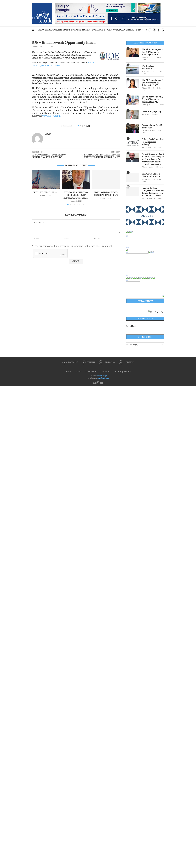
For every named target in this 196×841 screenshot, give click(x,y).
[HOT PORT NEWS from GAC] (46, 179)
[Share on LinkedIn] (87, 126)
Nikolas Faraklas (103, 378)
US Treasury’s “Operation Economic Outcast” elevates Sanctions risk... (76, 195)
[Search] (146, 30)
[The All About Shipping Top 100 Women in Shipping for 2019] (132, 52)
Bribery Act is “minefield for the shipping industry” (153, 142)
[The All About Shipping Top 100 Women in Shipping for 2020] (132, 83)
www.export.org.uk (51, 115)
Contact (105, 371)
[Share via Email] (89, 126)
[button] (35, 187)
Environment (98, 30)
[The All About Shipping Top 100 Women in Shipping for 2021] (132, 100)
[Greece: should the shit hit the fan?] (132, 128)
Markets (86, 30)
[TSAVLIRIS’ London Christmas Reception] (132, 177)
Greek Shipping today (151, 111)
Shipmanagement (53, 30)
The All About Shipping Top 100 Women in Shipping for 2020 (152, 82)
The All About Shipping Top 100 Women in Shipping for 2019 (152, 52)
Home (68, 371)
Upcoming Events (122, 371)
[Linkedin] (162, 30)
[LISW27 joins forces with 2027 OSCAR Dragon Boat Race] (106, 179)
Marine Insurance (72, 30)
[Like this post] (80, 126)
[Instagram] (158, 30)
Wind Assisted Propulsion (148, 67)
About (78, 371)
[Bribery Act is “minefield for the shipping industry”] (132, 142)
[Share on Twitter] (84, 126)
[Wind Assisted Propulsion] (132, 69)
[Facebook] (149, 30)
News (41, 30)
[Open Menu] (33, 30)
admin (48, 134)
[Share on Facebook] (82, 126)
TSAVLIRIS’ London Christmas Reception (151, 175)
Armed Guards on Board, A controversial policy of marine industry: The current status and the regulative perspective (153, 159)
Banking (130, 30)
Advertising (91, 371)
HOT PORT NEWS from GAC (45, 192)
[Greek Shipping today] (132, 114)
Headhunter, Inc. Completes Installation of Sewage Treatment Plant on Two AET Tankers (153, 192)
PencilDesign (102, 376)
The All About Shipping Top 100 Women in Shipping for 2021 (152, 99)
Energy (139, 30)
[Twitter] (154, 30)
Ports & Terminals (116, 30)
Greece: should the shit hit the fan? (152, 126)
